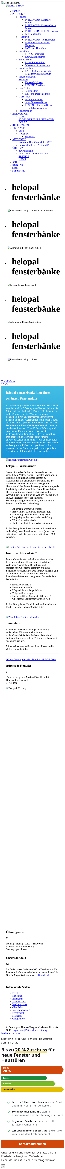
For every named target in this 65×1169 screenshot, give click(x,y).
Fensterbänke (19, 1013)
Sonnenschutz (19, 1001)
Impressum (18, 1030)
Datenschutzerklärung (36, 1030)
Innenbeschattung (21, 1010)
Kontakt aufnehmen (32, 1144)
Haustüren (17, 995)
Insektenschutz (19, 1004)
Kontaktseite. (44, 975)
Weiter (12, 381)
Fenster (16, 993)
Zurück (5, 381)
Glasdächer (18, 1007)
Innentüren (17, 998)
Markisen (17, 1015)
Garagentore (18, 1018)
